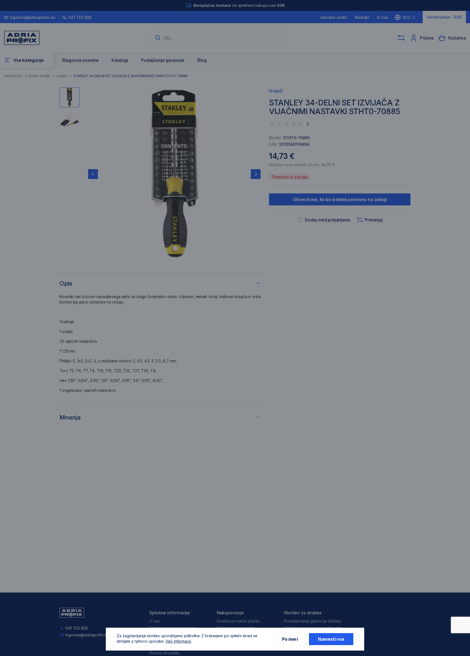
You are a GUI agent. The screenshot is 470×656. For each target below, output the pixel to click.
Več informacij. (178, 641)
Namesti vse (331, 639)
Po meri (290, 639)
